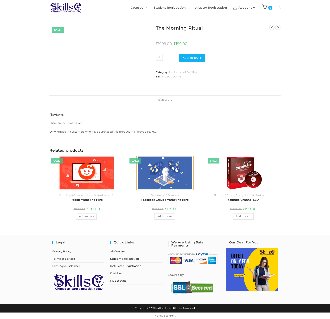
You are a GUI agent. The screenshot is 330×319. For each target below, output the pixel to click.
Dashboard (117, 273)
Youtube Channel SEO (243, 199)
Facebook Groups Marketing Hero (165, 199)
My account (118, 280)
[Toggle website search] (279, 7)
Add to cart (86, 216)
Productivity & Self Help (183, 72)
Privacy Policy (61, 251)
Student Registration (124, 258)
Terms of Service (63, 258)
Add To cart (192, 57)
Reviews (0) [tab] (165, 99)
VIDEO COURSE (172, 76)
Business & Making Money (228, 195)
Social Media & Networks (100, 195)
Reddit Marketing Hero (87, 199)
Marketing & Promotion (72, 195)
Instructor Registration (125, 266)
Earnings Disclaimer (66, 266)
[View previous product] (272, 27)
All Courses (117, 251)
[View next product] (278, 27)
